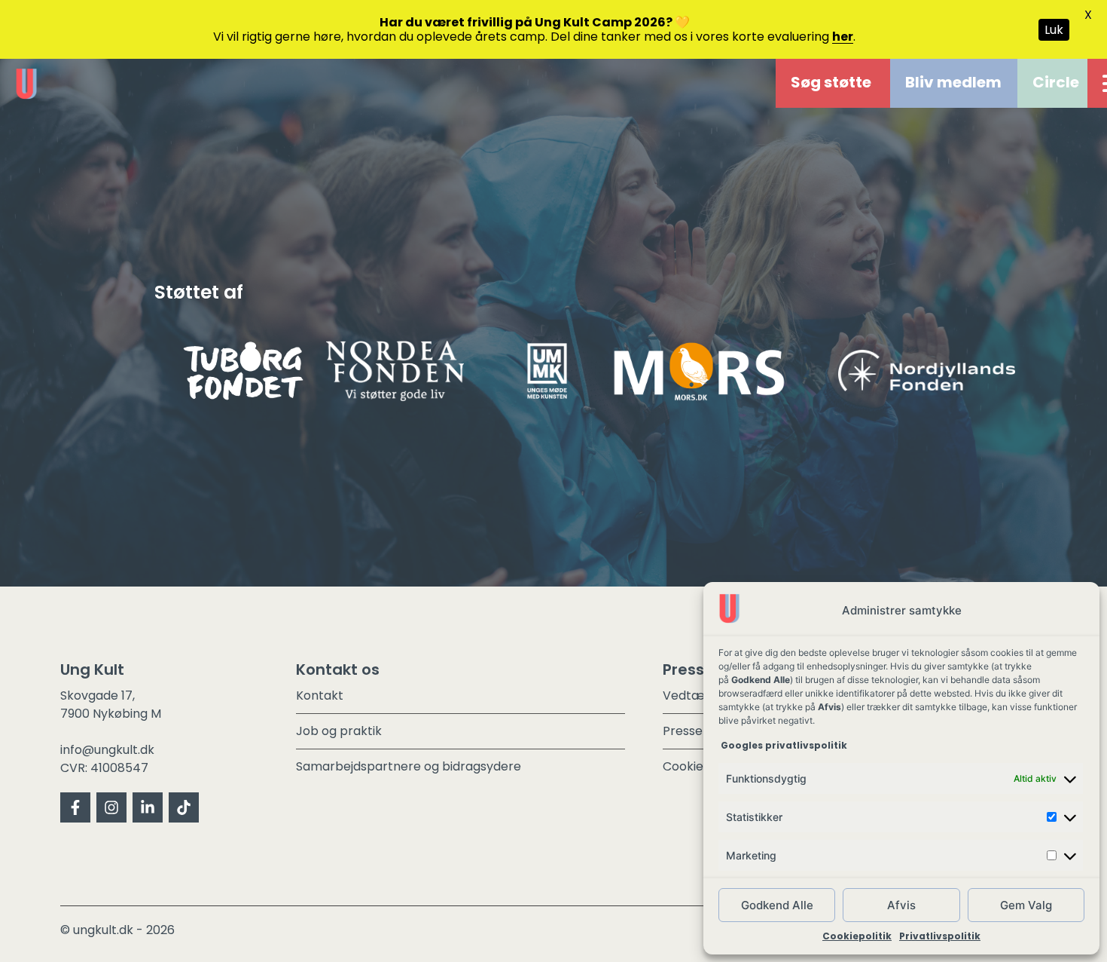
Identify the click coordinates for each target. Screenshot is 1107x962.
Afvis (901, 905)
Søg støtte (831, 82)
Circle (1055, 82)
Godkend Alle (777, 905)
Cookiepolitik (857, 936)
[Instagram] (111, 807)
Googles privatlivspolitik (785, 745)
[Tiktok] (184, 807)
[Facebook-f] (75, 807)
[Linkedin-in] (148, 807)
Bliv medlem (953, 82)
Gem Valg (1026, 905)
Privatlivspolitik (939, 936)
